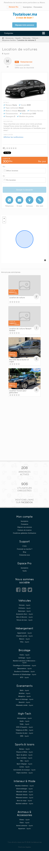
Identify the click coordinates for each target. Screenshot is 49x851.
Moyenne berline (9, 40)
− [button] (4, 221)
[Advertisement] (24, 434)
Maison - (24, 639)
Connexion (38, 7)
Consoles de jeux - (24, 733)
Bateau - (24, 749)
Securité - (24, 702)
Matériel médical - (24, 803)
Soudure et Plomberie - (24, 671)
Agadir (18, 38)
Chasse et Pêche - (24, 752)
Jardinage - (24, 658)
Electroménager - (24, 789)
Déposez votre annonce (24, 25)
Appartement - (24, 633)
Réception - (24, 696)
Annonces (9, 38)
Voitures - (24, 605)
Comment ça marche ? (24, 549)
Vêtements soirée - (24, 705)
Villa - (24, 642)
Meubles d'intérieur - (24, 786)
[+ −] (24, 239)
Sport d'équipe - (24, 764)
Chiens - (24, 819)
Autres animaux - (24, 825)
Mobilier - (24, 693)
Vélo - (24, 761)
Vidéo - (24, 724)
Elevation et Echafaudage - (24, 674)
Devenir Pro (13, 7)
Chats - (24, 822)
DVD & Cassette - (24, 727)
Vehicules (26, 38)
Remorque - (24, 611)
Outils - (25, 655)
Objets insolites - (24, 773)
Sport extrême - (24, 758)
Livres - (25, 767)
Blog (24, 552)
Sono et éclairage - (24, 699)
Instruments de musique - (24, 770)
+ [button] (4, 218)
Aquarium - (24, 828)
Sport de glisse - (25, 755)
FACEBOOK (27, 502)
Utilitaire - (24, 608)
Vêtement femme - (24, 794)
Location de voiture (17, 297)
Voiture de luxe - (24, 620)
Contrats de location (24, 530)
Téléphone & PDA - (24, 730)
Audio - (24, 721)
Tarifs (24, 571)
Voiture (35, 38)
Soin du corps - (24, 800)
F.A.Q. (25, 546)
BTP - (24, 677)
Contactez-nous (24, 555)
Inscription (27, 7)
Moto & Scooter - (24, 617)
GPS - (24, 736)
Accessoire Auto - (24, 614)
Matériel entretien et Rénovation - (24, 661)
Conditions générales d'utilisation (24, 533)
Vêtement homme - (24, 797)
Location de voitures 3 (26, 40)
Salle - (24, 690)
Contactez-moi (26, 62)
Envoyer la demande (24, 190)
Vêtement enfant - (24, 792)
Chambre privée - (24, 636)
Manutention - (24, 668)
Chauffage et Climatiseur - (24, 665)
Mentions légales (24, 847)
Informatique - (24, 718)
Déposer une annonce (24, 527)
